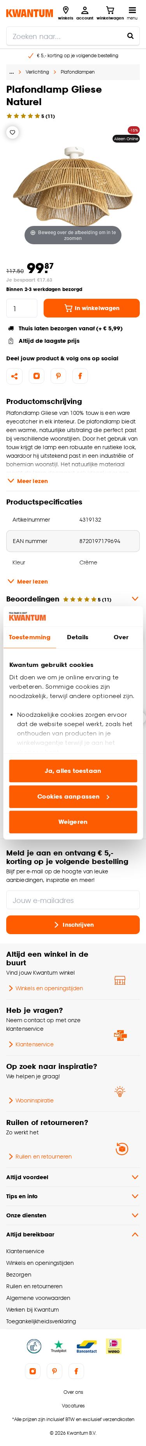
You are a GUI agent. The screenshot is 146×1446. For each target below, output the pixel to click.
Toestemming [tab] (29, 637)
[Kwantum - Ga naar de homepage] (29, 13)
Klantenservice (35, 1044)
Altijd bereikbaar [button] (30, 1234)
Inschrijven (78, 924)
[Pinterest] (58, 376)
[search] (73, 35)
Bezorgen (18, 1274)
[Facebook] (80, 376)
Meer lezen (32, 481)
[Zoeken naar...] (130, 36)
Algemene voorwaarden (38, 1297)
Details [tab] (77, 637)
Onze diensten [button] (26, 1215)
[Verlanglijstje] (12, 132)
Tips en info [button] (22, 1196)
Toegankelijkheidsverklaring (41, 1321)
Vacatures (73, 1406)
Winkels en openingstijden (49, 988)
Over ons (73, 1392)
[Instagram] (36, 376)
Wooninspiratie (35, 1100)
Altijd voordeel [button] (27, 1177)
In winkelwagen (97, 308)
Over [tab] (121, 637)
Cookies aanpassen (68, 796)
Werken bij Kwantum (32, 1309)
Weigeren (73, 822)
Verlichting (37, 72)
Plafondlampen (78, 72)
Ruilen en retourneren (44, 1156)
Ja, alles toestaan (73, 771)
